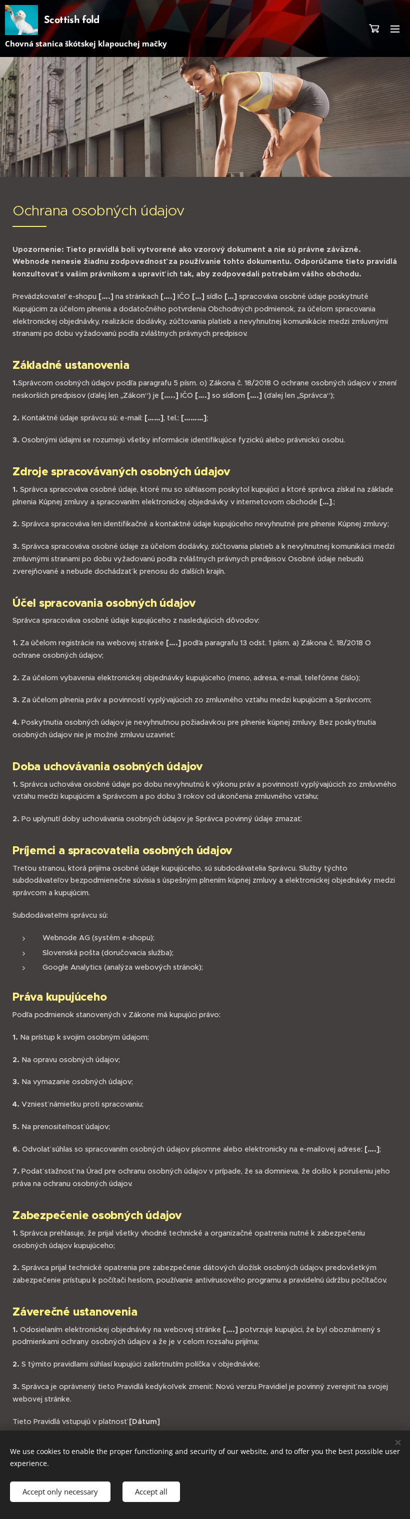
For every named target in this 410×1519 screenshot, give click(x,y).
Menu (395, 28)
